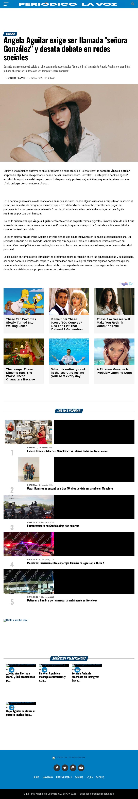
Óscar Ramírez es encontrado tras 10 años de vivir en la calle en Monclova (70, 488)
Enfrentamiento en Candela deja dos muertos (53, 526)
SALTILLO (100, 777)
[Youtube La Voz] (81, 767)
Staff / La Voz (18, 78)
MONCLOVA (48, 777)
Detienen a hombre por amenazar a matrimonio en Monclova (62, 600)
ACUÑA (90, 777)
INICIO (36, 777)
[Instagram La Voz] (73, 767)
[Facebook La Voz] (57, 767)
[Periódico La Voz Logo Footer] (69, 756)
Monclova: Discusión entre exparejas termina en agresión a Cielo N (65, 563)
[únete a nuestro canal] (69, 637)
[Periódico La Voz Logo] (69, 5)
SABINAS (79, 777)
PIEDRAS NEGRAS (64, 777)
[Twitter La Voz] (65, 767)
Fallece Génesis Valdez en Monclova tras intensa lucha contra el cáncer (68, 451)
